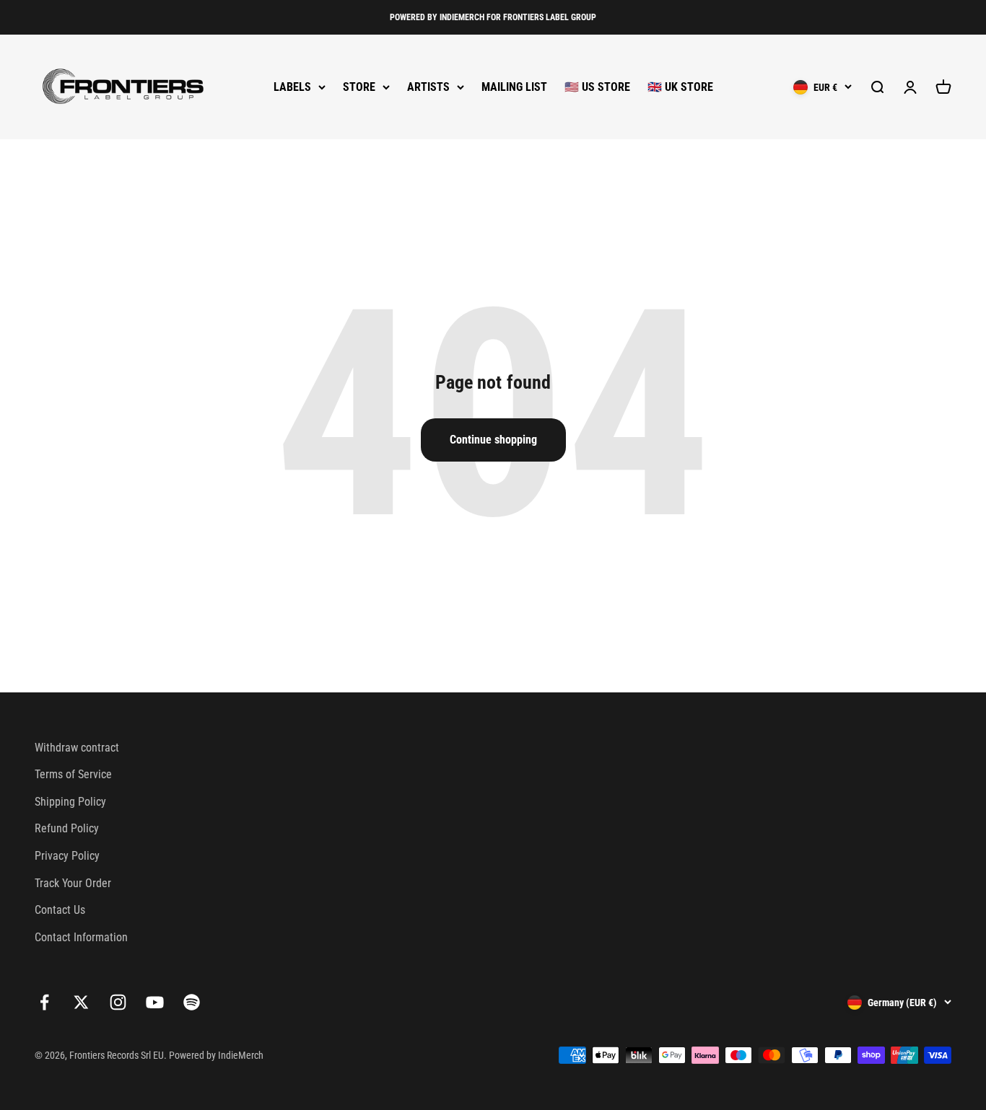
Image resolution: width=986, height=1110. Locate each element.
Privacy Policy (67, 856)
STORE (359, 87)
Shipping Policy (70, 802)
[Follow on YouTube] (155, 1002)
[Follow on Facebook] (44, 1002)
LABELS (292, 87)
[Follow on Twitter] (81, 1002)
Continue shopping (493, 439)
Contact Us (60, 910)
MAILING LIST (514, 87)
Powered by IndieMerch (216, 1055)
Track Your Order (73, 883)
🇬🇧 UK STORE (680, 87)
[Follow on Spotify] (191, 1002)
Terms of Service (73, 774)
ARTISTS (428, 87)
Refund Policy (67, 828)
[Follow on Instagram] (118, 1002)
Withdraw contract (77, 747)
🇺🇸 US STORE (597, 87)
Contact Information (81, 937)
